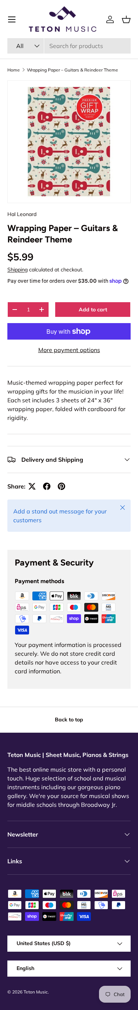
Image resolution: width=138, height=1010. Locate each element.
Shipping (17, 269)
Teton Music (36, 992)
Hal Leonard (21, 214)
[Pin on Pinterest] (61, 486)
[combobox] (69, 46)
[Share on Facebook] (46, 486)
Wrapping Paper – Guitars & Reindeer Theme (72, 70)
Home (13, 70)
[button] (126, 19)
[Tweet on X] (32, 486)
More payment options (69, 350)
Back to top (69, 719)
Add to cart (93, 309)
